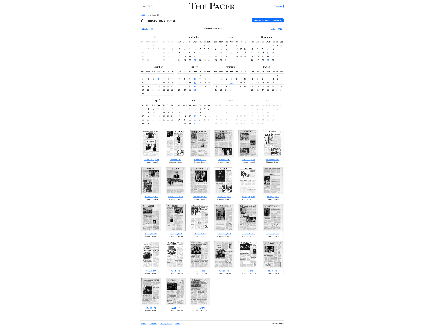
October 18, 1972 (224, 160)
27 (195, 60)
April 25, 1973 (224, 271)
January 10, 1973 (248, 197)
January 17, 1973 (273, 197)
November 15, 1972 (175, 197)
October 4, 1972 (175, 160)
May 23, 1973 (175, 308)
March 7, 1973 (151, 271)
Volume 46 (275, 29)
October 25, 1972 (248, 160)
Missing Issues (166, 323)
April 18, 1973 (200, 271)
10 (195, 79)
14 (231, 82)
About (177, 323)
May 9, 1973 (272, 271)
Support (147, 6)
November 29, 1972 (200, 197)
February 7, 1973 (200, 234)
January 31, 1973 (175, 234)
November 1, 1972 (272, 160)
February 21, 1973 (248, 234)
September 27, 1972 (151, 160)
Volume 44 (148, 29)
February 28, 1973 (272, 234)
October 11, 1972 (200, 160)
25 (231, 56)
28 (231, 90)
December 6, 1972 (224, 197)
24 (195, 86)
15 (268, 53)
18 (231, 53)
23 (195, 120)
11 (231, 49)
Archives (144, 15)
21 (231, 86)
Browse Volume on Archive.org (269, 20)
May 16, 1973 (151, 308)
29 (268, 60)
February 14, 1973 (224, 234)
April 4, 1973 (175, 271)
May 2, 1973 (248, 271)
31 (195, 90)
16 (195, 116)
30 (195, 123)
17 (195, 82)
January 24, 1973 (151, 234)
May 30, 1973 (200, 308)
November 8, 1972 (151, 197)
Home (143, 323)
